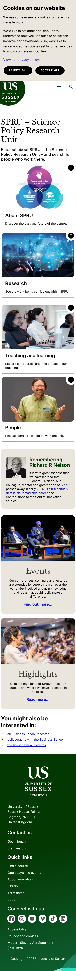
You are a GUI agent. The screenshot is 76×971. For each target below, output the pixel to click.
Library (12, 886)
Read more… (38, 699)
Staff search (16, 848)
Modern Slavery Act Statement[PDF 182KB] (30, 945)
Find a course (17, 866)
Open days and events (24, 873)
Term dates (15, 893)
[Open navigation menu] (59, 86)
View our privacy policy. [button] (21, 60)
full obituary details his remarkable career (37, 491)
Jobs (11, 900)
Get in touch (16, 841)
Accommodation (20, 879)
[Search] (71, 90)
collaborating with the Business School (35, 739)
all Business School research (28, 734)
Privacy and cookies (22, 936)
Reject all (18, 70)
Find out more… (38, 604)
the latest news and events (26, 745)
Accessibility (17, 929)
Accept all (50, 70)
